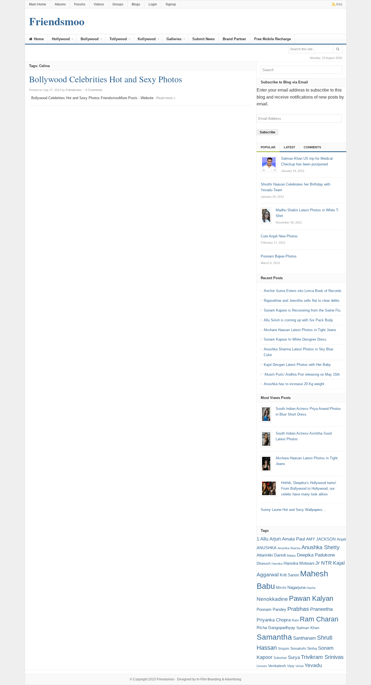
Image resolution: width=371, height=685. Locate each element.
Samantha (274, 637)
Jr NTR (323, 563)
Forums (79, 4)
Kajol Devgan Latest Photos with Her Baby (297, 365)
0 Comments (94, 90)
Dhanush (264, 563)
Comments (312, 147)
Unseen (262, 666)
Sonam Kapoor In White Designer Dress (295, 339)
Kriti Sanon (289, 575)
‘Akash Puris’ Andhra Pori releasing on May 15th (302, 374)
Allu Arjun (270, 539)
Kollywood (147, 39)
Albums (60, 4)
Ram (295, 620)
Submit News (203, 39)
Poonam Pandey (271, 609)
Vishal (299, 666)
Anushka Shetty (320, 547)
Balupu (291, 555)
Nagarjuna (296, 587)
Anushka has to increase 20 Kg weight (294, 384)
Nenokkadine (272, 599)
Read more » (165, 98)
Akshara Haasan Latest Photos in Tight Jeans (300, 330)
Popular (268, 147)
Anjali (341, 539)
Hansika (277, 563)
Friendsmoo (165, 679)
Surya (294, 657)
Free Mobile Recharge (272, 39)
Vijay (290, 666)
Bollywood (90, 39)
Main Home (37, 4)
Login (153, 4)
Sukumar (280, 658)
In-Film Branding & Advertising (219, 679)
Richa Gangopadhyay (276, 627)
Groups (117, 4)
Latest (289, 147)
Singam (283, 649)
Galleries (173, 39)
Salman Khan (307, 628)
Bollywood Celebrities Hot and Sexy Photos (105, 79)
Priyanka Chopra (274, 620)
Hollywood (61, 39)
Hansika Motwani (299, 563)
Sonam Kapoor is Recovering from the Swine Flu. (302, 310)
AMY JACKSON (321, 539)
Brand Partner (234, 39)
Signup (170, 4)
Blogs (136, 4)
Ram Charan (319, 619)
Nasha (311, 587)
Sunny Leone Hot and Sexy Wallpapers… (293, 510)
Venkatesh (277, 666)
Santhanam (304, 638)
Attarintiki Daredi (271, 555)
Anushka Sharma (289, 548)
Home (38, 39)
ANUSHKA (266, 547)
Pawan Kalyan (311, 598)
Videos (99, 4)
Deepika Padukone (316, 555)
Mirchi (281, 587)
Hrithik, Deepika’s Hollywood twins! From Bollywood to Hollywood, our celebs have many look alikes (308, 488)
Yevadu (313, 665)
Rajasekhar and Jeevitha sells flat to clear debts (301, 300)
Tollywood (118, 39)
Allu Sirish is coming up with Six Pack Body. (299, 320)
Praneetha (321, 609)
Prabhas (298, 609)
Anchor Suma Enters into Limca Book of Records (302, 291)
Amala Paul (293, 539)
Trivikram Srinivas (322, 657)
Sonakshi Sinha (303, 648)
